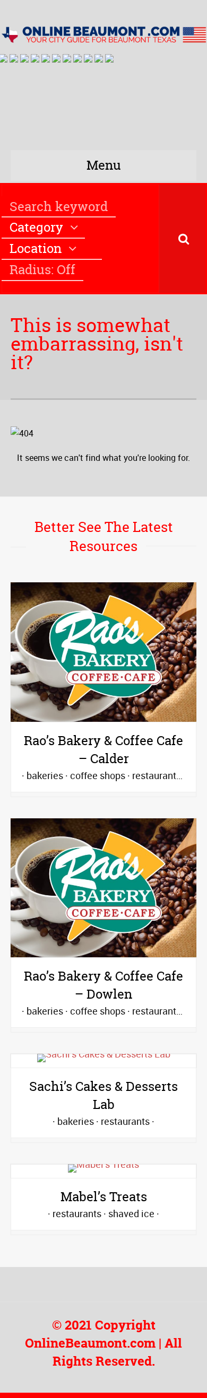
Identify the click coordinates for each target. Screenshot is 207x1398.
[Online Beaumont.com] (103, 34)
